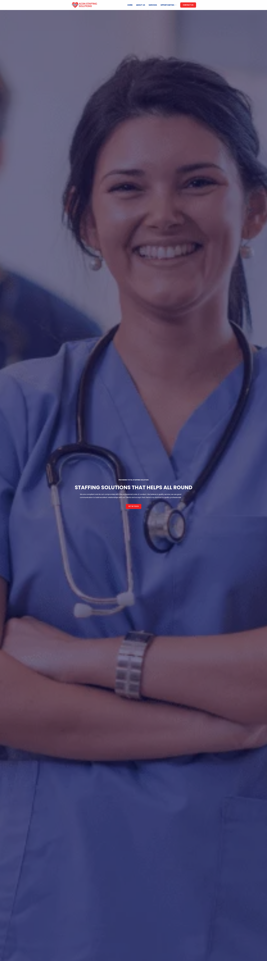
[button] (133, 506)
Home (130, 5)
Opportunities (167, 5)
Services (153, 5)
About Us (140, 5)
